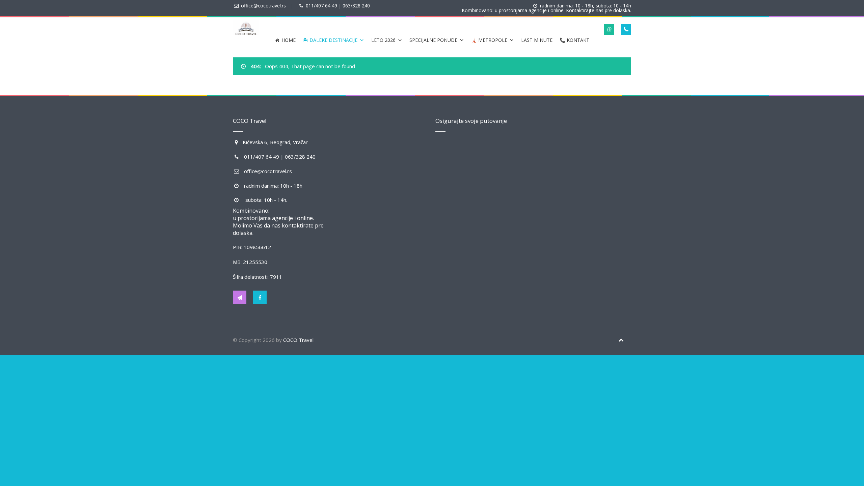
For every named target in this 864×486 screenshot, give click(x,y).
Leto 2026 (383, 40)
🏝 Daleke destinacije (330, 40)
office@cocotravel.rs (263, 5)
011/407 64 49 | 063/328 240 (338, 5)
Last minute (536, 40)
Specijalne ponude (433, 40)
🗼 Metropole (489, 40)
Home (288, 40)
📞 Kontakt (574, 40)
